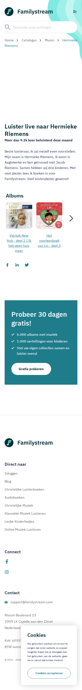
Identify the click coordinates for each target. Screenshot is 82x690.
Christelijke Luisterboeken (24, 489)
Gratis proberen (31, 369)
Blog (8, 481)
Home (9, 40)
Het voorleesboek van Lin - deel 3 (49, 240)
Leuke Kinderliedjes (19, 521)
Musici (49, 40)
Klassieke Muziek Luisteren (25, 513)
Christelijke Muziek (19, 505)
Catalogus (29, 40)
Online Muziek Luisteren (23, 529)
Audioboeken (14, 497)
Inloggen (11, 473)
